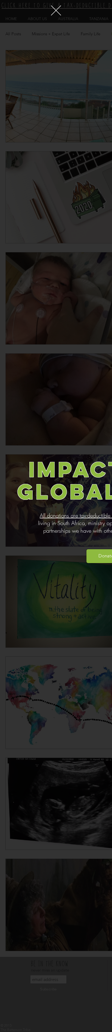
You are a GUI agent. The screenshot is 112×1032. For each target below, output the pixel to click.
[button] (56, 10)
